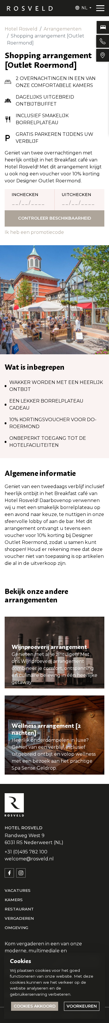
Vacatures (18, 890)
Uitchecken (76, 195)
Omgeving (16, 927)
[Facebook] (9, 873)
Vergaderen (19, 918)
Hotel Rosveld (21, 29)
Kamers (14, 899)
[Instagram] (21, 873)
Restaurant (19, 909)
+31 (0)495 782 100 (26, 852)
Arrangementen (62, 29)
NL (84, 7)
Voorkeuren (82, 1006)
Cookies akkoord (35, 1006)
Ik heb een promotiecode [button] (34, 232)
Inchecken (25, 195)
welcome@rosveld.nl (29, 859)
